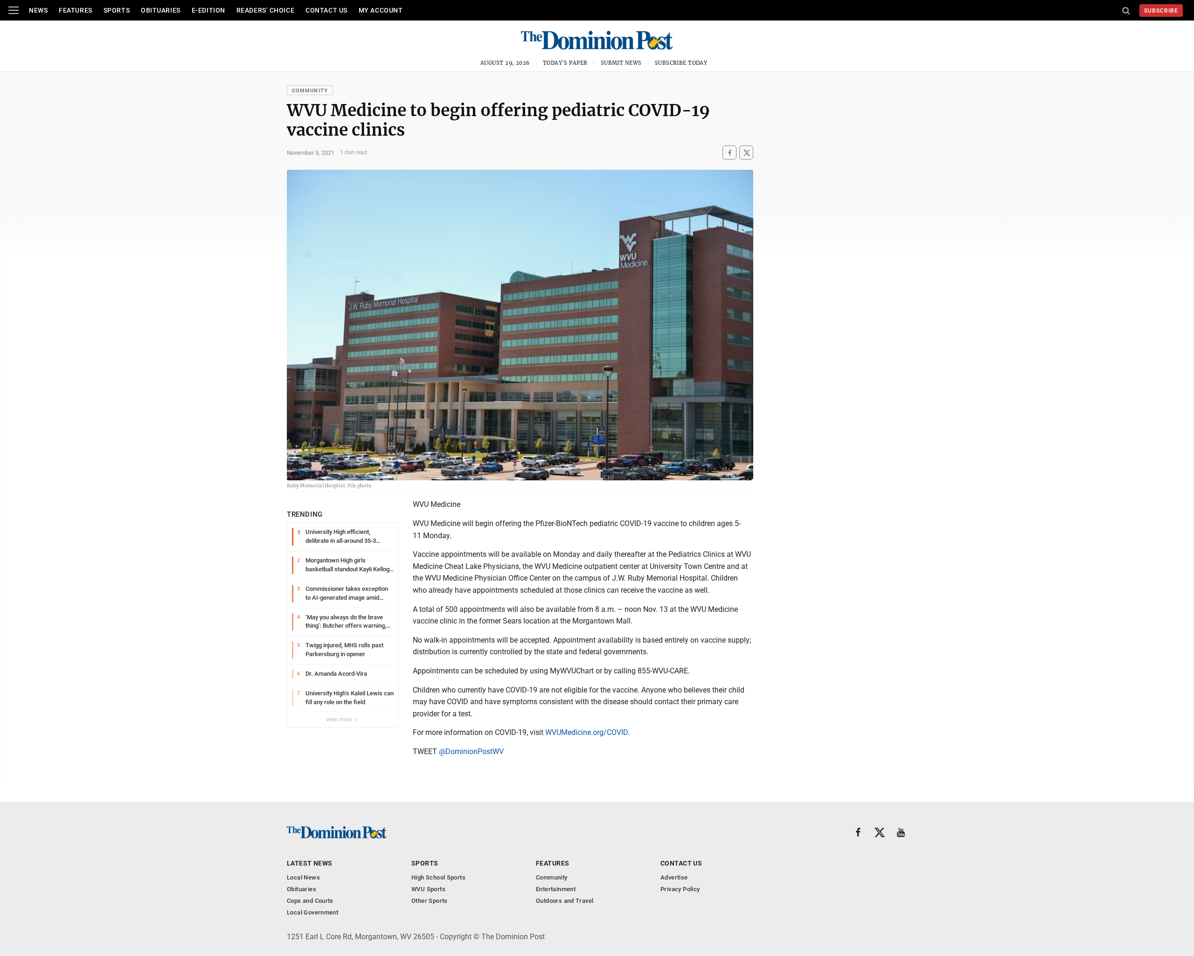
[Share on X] (746, 153)
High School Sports (438, 877)
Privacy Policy (680, 889)
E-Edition (208, 10)
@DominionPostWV (471, 751)
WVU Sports (428, 889)
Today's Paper (565, 63)
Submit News (621, 63)
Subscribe (1161, 10)
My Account (381, 10)
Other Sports (429, 900)
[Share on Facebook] (729, 153)
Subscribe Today (681, 63)
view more (339, 719)
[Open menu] (13, 10)
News (38, 10)
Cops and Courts (310, 900)
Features (75, 10)
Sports (117, 10)
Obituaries (160, 10)
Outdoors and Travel (564, 900)
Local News (303, 877)
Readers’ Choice (265, 10)
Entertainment (556, 889)
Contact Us (326, 10)
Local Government (312, 912)
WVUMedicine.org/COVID (586, 732)
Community (310, 91)
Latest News (310, 863)
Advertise (674, 877)
